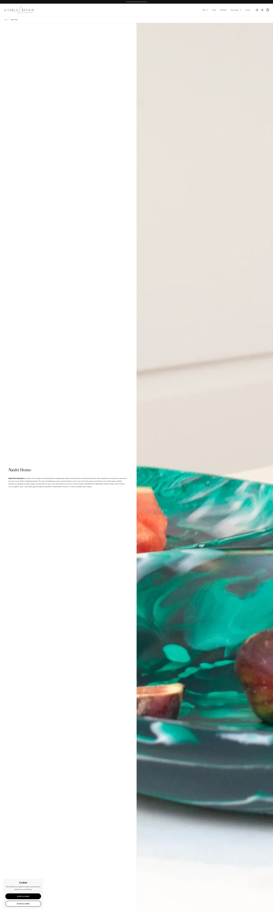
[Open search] (257, 10)
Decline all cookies (23, 904)
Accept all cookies (23, 896)
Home (6, 19)
